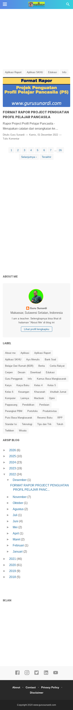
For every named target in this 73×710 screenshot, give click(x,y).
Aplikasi (25, 353)
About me (10, 353)
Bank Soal (50, 359)
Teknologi (27, 424)
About (16, 687)
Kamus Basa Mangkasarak (51, 378)
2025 (13, 456)
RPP (60, 417)
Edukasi (52, 72)
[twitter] (36, 674)
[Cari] (68, 5)
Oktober (18, 502)
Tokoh (60, 424)
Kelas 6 (9, 391)
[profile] (36, 303)
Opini (52, 398)
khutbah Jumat (58, 391)
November (20, 497)
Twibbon (9, 430)
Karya (8, 385)
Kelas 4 (38, 385)
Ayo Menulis (33, 359)
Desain (21, 372)
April (16, 533)
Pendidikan (28, 404)
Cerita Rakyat (57, 365)
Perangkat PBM (13, 411)
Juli (15, 515)
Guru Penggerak (14, 378)
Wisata (22, 430)
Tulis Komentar (11, 138)
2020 (13, 565)
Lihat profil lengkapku (36, 329)
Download (35, 372)
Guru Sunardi (17, 134)
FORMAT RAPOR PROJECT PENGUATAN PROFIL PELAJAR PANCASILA (36, 114)
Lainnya (25, 398)
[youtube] (55, 674)
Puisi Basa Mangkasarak (18, 417)
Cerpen (9, 372)
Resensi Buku (44, 417)
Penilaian (44, 404)
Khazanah (39, 391)
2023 (13, 468)
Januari (18, 551)
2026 (13, 450)
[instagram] (27, 674)
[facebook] (17, 674)
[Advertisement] (36, 39)
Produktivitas (50, 411)
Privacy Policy (50, 687)
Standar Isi (11, 424)
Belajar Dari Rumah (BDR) (19, 365)
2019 (13, 571)
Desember (20, 479)
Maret (17, 539)
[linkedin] (46, 674)
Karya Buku (22, 385)
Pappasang (11, 404)
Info (64, 72)
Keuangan (23, 391)
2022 (13, 474)
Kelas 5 (52, 385)
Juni (16, 521)
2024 (13, 462)
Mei (15, 527)
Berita (41, 365)
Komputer (10, 398)
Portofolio (32, 411)
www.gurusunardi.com (44, 705)
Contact (31, 687)
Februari (19, 545)
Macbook (39, 398)
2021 (13, 558)
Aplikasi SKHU (35, 72)
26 (60, 150)
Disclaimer (36, 692)
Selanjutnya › (29, 156)
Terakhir (46, 156)
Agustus (18, 509)
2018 (13, 577)
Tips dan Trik (44, 424)
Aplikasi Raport (13, 72)
